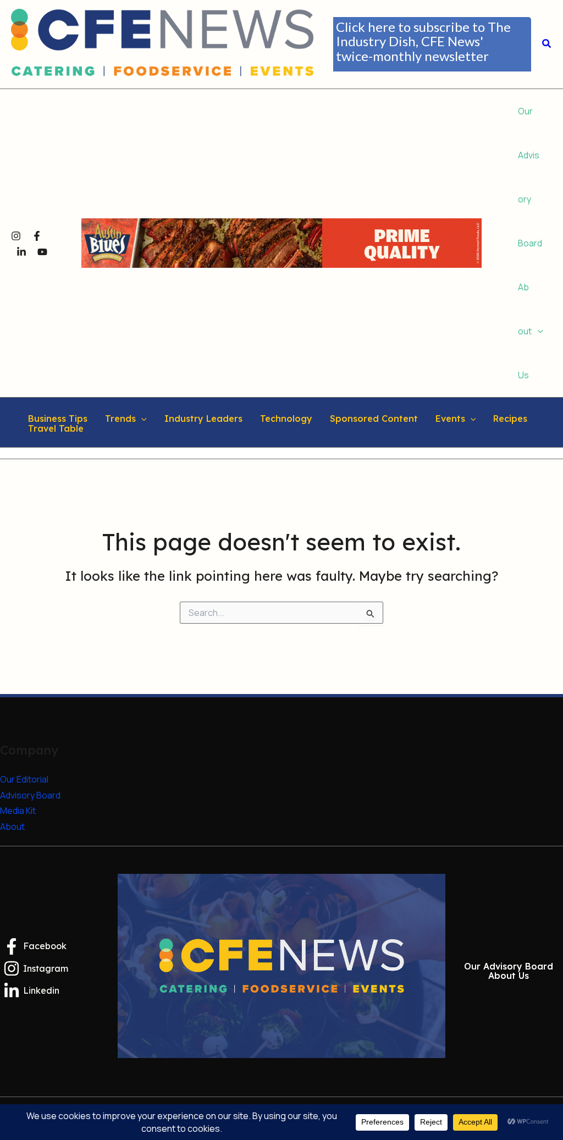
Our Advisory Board (508, 967)
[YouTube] (42, 252)
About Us (508, 976)
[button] (432, 44)
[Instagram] (16, 236)
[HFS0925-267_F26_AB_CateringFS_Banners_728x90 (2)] (281, 242)
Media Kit (18, 811)
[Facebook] (37, 236)
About (12, 826)
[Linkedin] (21, 252)
